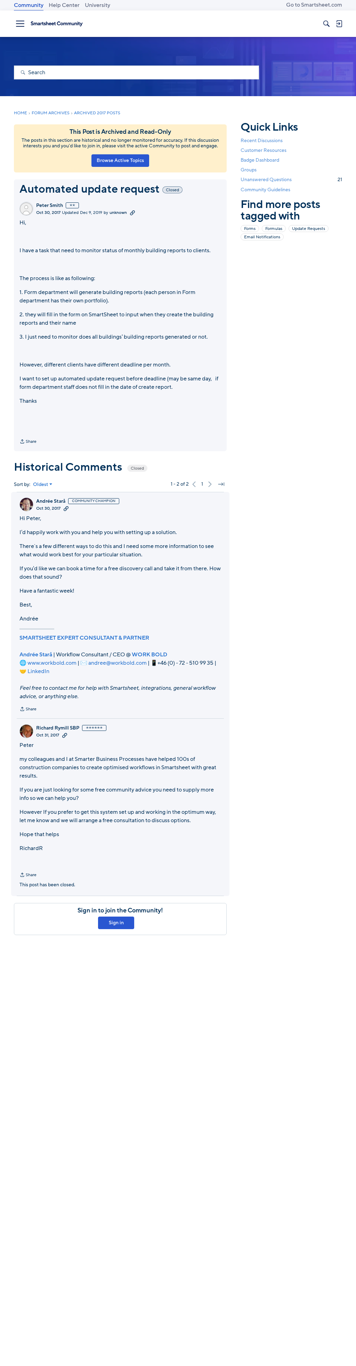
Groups (249, 170)
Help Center (64, 5)
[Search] (326, 23)
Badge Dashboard (260, 160)
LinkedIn (38, 671)
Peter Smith (49, 205)
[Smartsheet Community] (57, 23)
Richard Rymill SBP (57, 728)
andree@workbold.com (117, 663)
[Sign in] (339, 23)
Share (28, 442)
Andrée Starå (50, 501)
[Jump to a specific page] (221, 484)
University (97, 5)
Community (28, 5)
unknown (118, 212)
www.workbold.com (51, 663)
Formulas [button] (273, 228)
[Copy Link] (132, 212)
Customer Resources (263, 150)
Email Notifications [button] (262, 237)
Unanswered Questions (291, 179)
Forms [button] (250, 228)
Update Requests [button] (308, 228)
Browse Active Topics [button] (120, 160)
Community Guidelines (265, 189)
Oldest (40, 484)
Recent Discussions (262, 140)
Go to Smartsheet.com (314, 5)
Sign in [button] (116, 922)
